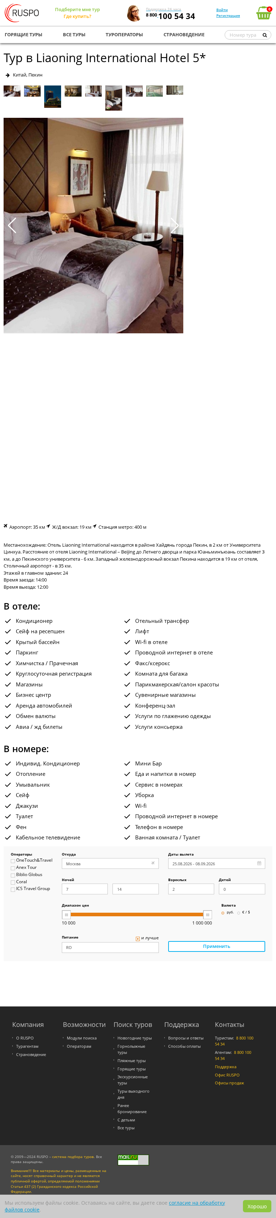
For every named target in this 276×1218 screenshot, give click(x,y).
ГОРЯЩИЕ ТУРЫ (23, 34)
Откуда (69, 855)
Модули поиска (82, 1038)
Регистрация (228, 15)
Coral (21, 882)
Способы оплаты (184, 1046)
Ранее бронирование (132, 1108)
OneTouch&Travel (34, 860)
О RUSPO (25, 1038)
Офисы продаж (229, 1082)
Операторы (21, 855)
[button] (175, 225)
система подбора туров (73, 1156)
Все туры (126, 1127)
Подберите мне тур (77, 9)
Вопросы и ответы (185, 1038)
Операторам (79, 1046)
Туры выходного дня (134, 1094)
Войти (222, 9)
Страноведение (31, 1054)
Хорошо (257, 1206)
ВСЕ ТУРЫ (74, 34)
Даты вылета (181, 855)
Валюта (228, 906)
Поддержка (225, 1066)
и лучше (150, 938)
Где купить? (77, 16)
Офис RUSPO (227, 1075)
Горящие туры (132, 1068)
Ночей (68, 880)
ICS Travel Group (33, 888)
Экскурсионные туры (133, 1079)
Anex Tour (26, 867)
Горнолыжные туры (131, 1049)
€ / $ (246, 912)
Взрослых (177, 880)
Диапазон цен (75, 906)
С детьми (126, 1119)
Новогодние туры (135, 1038)
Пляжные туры (132, 1060)
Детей (225, 880)
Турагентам (27, 1046)
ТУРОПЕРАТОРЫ (124, 34)
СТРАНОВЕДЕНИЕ (184, 34)
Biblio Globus (29, 874)
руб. (230, 912)
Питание (70, 938)
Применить (216, 946)
